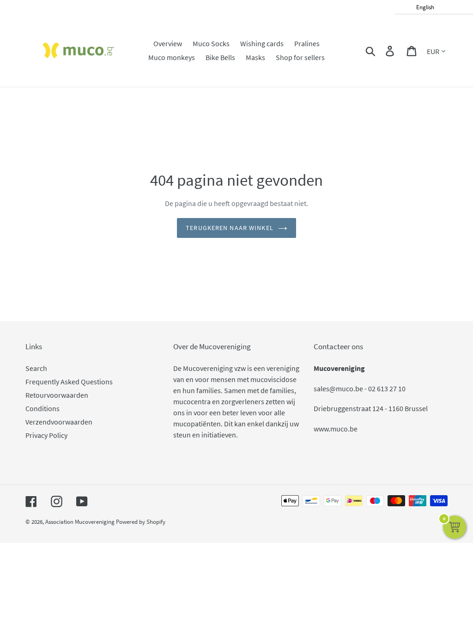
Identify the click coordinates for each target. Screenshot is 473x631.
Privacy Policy (46, 435)
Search (36, 368)
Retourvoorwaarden (56, 395)
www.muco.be (336, 428)
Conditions (42, 408)
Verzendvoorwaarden (58, 421)
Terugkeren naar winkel (229, 228)
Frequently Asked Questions (69, 381)
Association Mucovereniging (80, 522)
